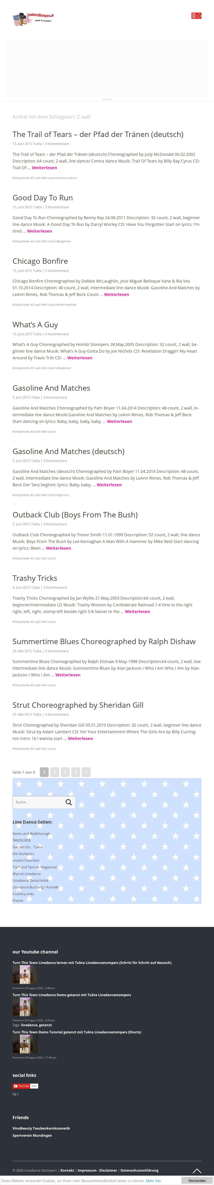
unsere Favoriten (26, 860)
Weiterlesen (44, 167)
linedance (29, 1025)
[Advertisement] (107, 68)
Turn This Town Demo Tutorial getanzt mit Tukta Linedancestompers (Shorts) (77, 1032)
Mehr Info (153, 1180)
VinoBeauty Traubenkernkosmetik (41, 1128)
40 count (49, 305)
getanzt (45, 1025)
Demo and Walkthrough (31, 833)
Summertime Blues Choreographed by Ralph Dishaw (104, 641)
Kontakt (67, 1170)
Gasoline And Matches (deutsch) (69, 451)
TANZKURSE (22, 840)
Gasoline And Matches (51, 388)
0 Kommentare (57, 143)
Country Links (23, 894)
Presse (18, 900)
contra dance (67, 178)
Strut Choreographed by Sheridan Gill (78, 705)
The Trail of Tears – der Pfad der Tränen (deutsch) (98, 134)
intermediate (67, 305)
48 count (49, 432)
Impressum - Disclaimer (97, 1170)
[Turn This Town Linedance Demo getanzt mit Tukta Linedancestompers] (25, 1015)
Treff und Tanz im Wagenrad (35, 867)
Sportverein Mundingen (32, 1135)
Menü (196, 16)
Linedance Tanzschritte (30, 880)
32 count (49, 241)
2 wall (37, 178)
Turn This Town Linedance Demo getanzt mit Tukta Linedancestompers (72, 995)
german (63, 495)
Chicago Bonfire (40, 261)
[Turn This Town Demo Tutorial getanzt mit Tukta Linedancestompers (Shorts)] (25, 1052)
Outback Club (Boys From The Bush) (75, 514)
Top (197, 1170)
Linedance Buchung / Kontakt (36, 887)
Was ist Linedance (27, 873)
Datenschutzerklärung (139, 1170)
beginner (64, 241)
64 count (49, 178)
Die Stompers (23, 853)
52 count (49, 558)
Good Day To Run (43, 197)
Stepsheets (22, 178)
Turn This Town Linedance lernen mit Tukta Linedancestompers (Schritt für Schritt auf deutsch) (92, 962)
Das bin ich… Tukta (27, 847)
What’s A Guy (35, 324)
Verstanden (197, 1180)
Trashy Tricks (35, 578)
